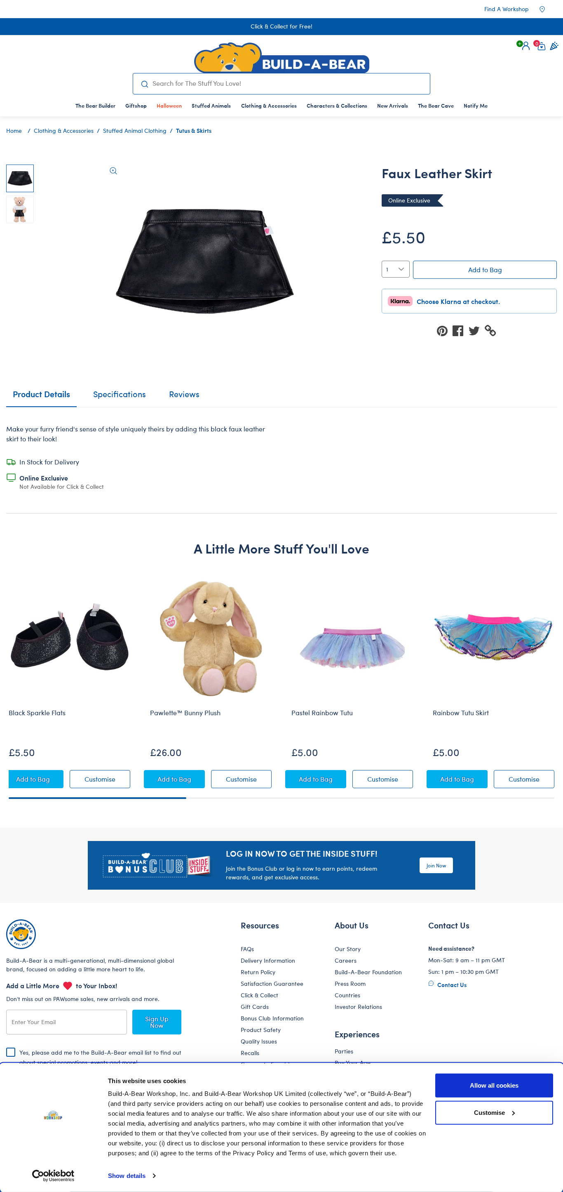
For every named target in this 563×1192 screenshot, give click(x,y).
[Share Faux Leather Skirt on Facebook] (460, 330)
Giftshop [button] (136, 105)
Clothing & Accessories (64, 130)
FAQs (247, 949)
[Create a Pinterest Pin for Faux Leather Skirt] (445, 330)
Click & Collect (259, 995)
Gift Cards (255, 1007)
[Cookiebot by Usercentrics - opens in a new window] (53, 1176)
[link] (169, 105)
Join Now (436, 865)
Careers (346, 960)
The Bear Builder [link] (95, 105)
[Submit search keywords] (144, 84)
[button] (526, 46)
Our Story (348, 949)
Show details (126, 1175)
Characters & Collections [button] (337, 105)
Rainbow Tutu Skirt (461, 713)
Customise (489, 1112)
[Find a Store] (548, 9)
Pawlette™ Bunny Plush (185, 713)
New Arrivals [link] (392, 105)
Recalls (250, 1053)
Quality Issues (259, 1041)
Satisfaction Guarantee (272, 983)
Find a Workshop (506, 9)
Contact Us (451, 984)
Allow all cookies (494, 1085)
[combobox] (287, 83)
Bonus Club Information (272, 1018)
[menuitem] (95, 105)
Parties (344, 1051)
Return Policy (258, 972)
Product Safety (261, 1030)
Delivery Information (268, 960)
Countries (347, 995)
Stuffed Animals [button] (211, 105)
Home (14, 130)
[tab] (119, 397)
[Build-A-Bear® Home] (281, 57)
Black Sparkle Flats (37, 713)
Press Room (350, 983)
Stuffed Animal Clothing (135, 130)
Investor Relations (358, 1007)
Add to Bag (485, 269)
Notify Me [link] (476, 105)
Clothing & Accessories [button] (269, 105)
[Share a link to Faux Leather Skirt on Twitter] (476, 330)
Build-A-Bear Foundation (368, 972)
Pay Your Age (353, 1063)
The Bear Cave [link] (436, 105)
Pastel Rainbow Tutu (322, 713)
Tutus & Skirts (193, 130)
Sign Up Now (157, 1021)
